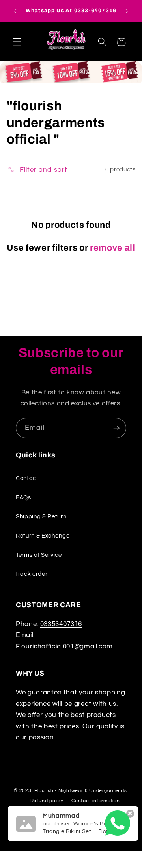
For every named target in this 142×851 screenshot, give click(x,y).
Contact (27, 478)
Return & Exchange (42, 535)
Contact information (95, 800)
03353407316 (61, 624)
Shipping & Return (41, 516)
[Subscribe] (116, 428)
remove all (112, 247)
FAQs (23, 497)
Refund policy (47, 800)
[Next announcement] (127, 11)
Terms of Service (39, 555)
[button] (17, 41)
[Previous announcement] (15, 11)
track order (31, 574)
